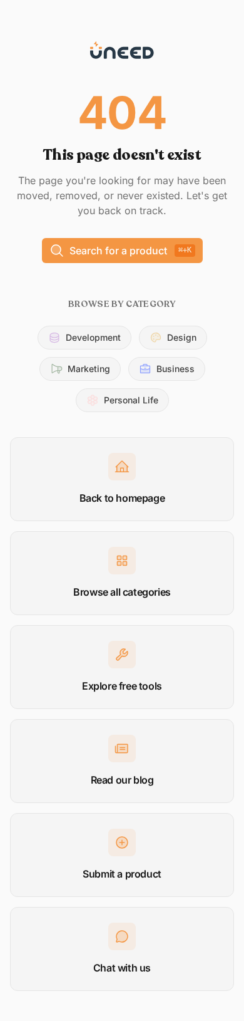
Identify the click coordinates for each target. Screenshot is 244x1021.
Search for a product (130, 250)
